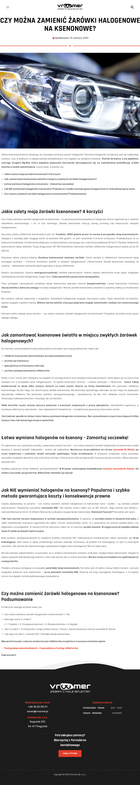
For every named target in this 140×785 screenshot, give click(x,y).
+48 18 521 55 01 (37, 706)
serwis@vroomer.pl (37, 711)
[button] (132, 7)
